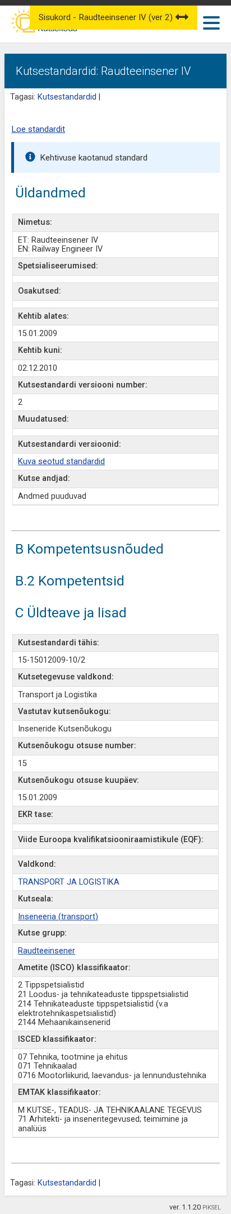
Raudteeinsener (46, 951)
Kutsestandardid (67, 97)
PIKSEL (211, 1207)
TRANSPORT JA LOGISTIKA (68, 882)
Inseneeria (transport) (58, 917)
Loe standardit (38, 129)
